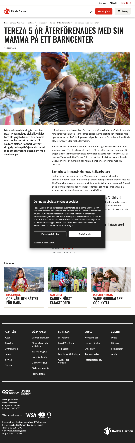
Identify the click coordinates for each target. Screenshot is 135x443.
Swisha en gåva (39, 351)
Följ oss (115, 343)
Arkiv (114, 354)
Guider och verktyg (63, 361)
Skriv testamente (40, 368)
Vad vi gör (10, 331)
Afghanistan (11, 348)
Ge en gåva (104, 11)
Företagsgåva (38, 373)
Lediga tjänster (92, 343)
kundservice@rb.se (17, 430)
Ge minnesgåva (39, 362)
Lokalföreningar (66, 343)
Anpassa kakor (92, 354)
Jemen (8, 354)
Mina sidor (63, 348)
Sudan (8, 365)
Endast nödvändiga (50, 234)
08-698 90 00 (16, 427)
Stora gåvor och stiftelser (40, 344)
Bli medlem (63, 331)
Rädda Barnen (67, 248)
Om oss (102, 3)
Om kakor (90, 348)
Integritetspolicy (93, 359)
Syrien (8, 359)
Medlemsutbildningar (67, 354)
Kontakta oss (91, 337)
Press (114, 337)
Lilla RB (124, 3)
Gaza (7, 337)
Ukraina (9, 343)
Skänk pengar (39, 331)
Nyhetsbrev (117, 348)
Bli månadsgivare (40, 337)
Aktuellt (113, 3)
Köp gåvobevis (39, 357)
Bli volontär (64, 337)
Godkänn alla (85, 234)
